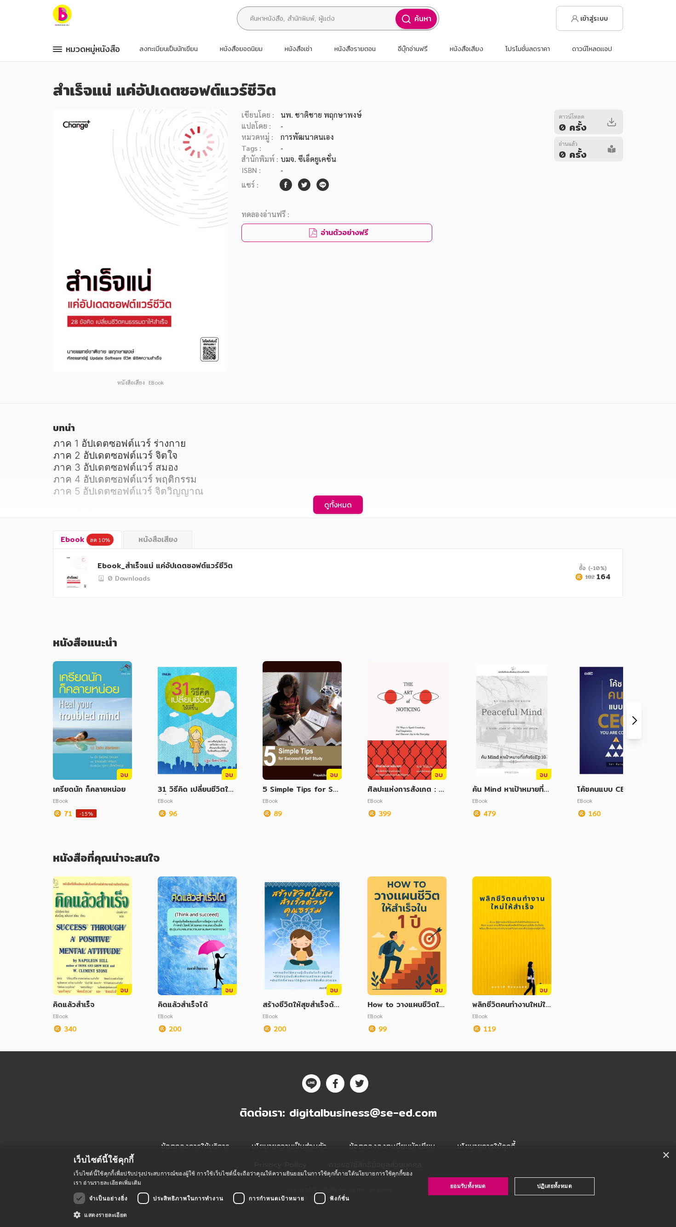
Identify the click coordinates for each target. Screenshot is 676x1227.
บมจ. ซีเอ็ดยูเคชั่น (308, 159)
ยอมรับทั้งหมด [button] (468, 1186)
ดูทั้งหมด (338, 504)
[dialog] (338, 1186)
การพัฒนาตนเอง (307, 137)
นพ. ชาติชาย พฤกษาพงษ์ (321, 115)
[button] (244, 1214)
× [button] (665, 1155)
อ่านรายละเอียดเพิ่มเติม (112, 1183)
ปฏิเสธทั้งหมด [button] (554, 1186)
